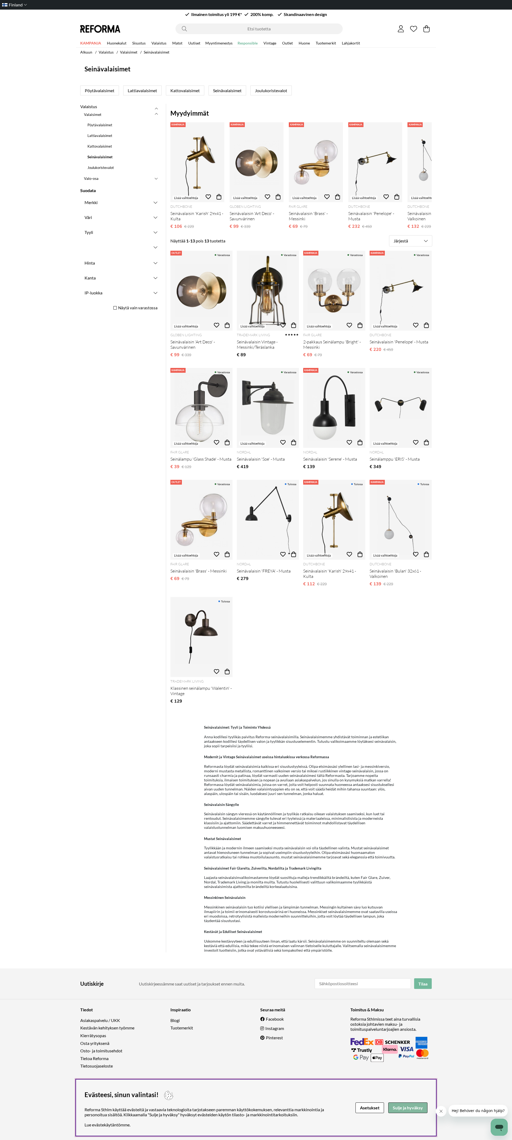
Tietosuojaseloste (96, 1065)
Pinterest (274, 1037)
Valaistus (158, 43)
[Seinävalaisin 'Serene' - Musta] (334, 408)
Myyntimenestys (219, 43)
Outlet (287, 43)
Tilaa (422, 983)
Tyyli (89, 232)
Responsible (248, 43)
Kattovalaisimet (185, 90)
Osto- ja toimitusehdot (101, 1050)
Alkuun (86, 52)
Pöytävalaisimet (99, 90)
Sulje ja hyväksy (408, 1107)
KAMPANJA (90, 43)
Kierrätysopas (93, 1035)
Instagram (274, 1028)
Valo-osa (91, 178)
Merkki (91, 202)
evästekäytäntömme (111, 1124)
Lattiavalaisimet (142, 90)
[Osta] (219, 197)
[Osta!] (227, 325)
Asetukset (369, 1107)
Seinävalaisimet (156, 52)
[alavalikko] (156, 114)
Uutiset (194, 43)
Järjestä (401, 240)
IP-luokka (93, 292)
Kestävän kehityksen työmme (107, 1027)
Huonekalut (116, 43)
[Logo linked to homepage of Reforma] (100, 29)
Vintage (269, 43)
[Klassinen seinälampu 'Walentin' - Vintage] (201, 637)
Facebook (275, 1018)
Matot (177, 43)
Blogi (175, 1020)
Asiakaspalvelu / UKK (100, 1020)
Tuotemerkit (326, 43)
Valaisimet (128, 52)
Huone (304, 43)
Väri (88, 217)
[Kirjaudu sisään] (401, 28)
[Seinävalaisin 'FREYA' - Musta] (268, 520)
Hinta (90, 262)
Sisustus (139, 43)
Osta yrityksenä (94, 1043)
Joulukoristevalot (271, 90)
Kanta (90, 277)
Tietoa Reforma (94, 1058)
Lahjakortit (351, 43)
